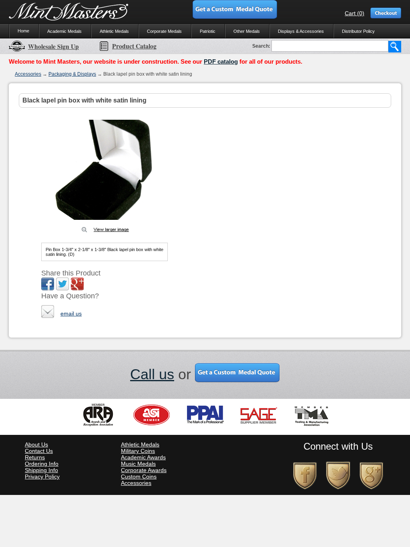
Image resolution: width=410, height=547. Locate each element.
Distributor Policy (358, 31)
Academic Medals (64, 31)
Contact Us (39, 451)
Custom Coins (139, 476)
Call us (152, 374)
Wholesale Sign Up (53, 46)
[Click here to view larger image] (104, 170)
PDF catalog (221, 61)
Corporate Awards (144, 470)
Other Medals (246, 31)
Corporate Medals (164, 31)
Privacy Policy (42, 476)
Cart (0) (354, 13)
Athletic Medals (114, 31)
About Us (36, 444)
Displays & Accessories (301, 31)
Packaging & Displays (72, 74)
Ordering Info (41, 464)
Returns (35, 457)
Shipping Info (41, 470)
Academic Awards (143, 457)
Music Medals (138, 464)
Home (23, 30)
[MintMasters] (69, 12)
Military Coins (138, 451)
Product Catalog (134, 46)
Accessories (28, 74)
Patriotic (207, 31)
